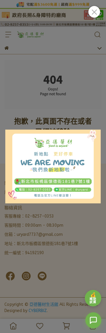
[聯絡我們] (93, 320)
